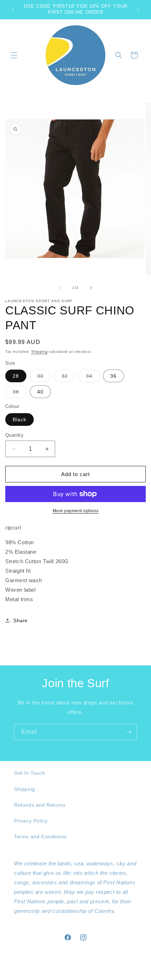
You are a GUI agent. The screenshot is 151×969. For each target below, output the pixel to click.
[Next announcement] (138, 9)
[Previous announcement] (13, 9)
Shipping (39, 351)
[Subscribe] (129, 732)
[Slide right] (91, 287)
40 (40, 392)
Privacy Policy (30, 821)
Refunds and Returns (39, 805)
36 (113, 376)
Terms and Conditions (40, 836)
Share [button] (20, 620)
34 (93, 377)
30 (44, 377)
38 (19, 393)
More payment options (76, 510)
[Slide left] (60, 287)
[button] (14, 55)
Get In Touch (29, 773)
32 (68, 377)
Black (19, 419)
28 (16, 376)
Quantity (14, 435)
